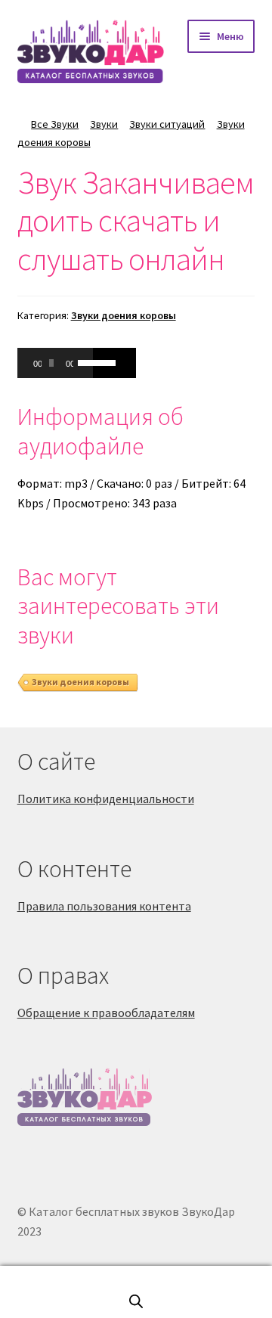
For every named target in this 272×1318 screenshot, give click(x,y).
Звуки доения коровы (123, 315)
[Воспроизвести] (37, 363)
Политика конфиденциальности (105, 798)
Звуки (104, 124)
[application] (55, 363)
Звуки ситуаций (167, 124)
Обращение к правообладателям (106, 1012)
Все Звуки (55, 124)
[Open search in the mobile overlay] (136, 1301)
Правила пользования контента (104, 905)
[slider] (81, 361)
